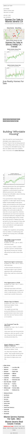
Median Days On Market (11, 301)
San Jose (6, 399)
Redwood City (15, 390)
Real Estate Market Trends (11, 305)
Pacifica (14, 383)
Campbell (6, 375)
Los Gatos (15, 369)
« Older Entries (6, 365)
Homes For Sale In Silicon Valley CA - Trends (14, 44)
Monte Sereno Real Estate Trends (11, 119)
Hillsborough (7, 388)
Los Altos (6, 390)
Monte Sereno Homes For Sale (14, 40)
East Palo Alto (7, 381)
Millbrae (14, 373)
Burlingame (7, 373)
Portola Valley (15, 388)
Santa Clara (7, 403)
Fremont (6, 386)
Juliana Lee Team (10, 242)
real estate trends (8, 244)
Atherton (6, 367)
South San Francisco (9, 407)
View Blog (18, 28)
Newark (14, 381)
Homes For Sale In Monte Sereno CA (14, 20)
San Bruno (6, 395)
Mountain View (16, 379)
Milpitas (14, 375)
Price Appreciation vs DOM (12, 283)
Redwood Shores (8, 393)
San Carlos (6, 397)
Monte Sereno (16, 377)
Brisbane (6, 371)
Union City (6, 411)
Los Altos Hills (15, 367)
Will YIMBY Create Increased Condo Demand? (12, 240)
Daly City (6, 379)
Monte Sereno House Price (14, 49)
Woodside (6, 413)
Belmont (6, 369)
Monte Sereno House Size (14, 65)
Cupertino (6, 377)
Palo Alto (14, 386)
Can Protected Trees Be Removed (11, 324)
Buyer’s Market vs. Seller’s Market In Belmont (11, 345)
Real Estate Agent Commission (13, 262)
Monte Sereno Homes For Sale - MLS (14, 417)
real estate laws (8, 265)
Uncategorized (8, 307)
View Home (10, 28)
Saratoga (6, 405)
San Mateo (6, 401)
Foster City (6, 383)
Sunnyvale (6, 409)
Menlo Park (15, 371)
